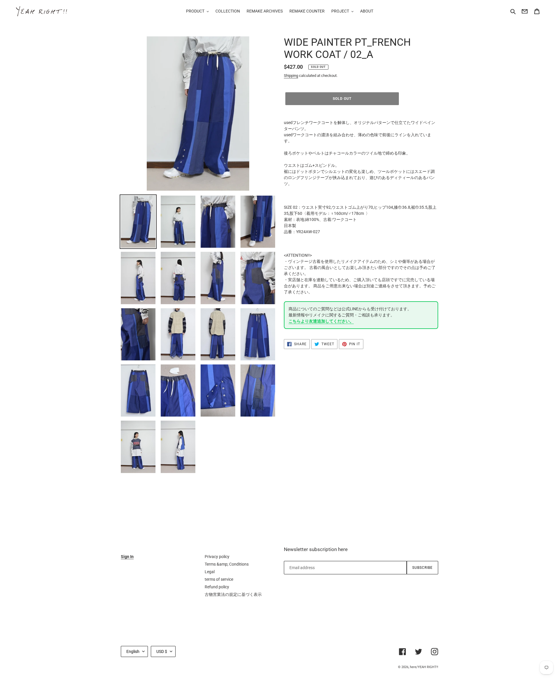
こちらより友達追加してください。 (321, 321)
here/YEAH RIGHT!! (424, 667)
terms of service (219, 579)
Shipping (291, 75)
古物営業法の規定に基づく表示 (233, 594)
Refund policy (217, 587)
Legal (210, 571)
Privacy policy (217, 556)
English (132, 651)
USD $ (161, 651)
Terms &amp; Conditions (227, 564)
